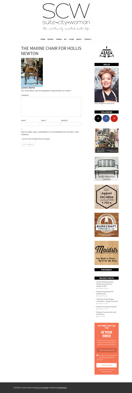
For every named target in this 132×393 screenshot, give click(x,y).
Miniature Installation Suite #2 (106, 307)
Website (64, 120)
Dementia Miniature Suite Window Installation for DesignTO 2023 (104, 284)
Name (24, 120)
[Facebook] (106, 118)
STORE (71, 39)
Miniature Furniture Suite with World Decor (106, 313)
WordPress (62, 388)
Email (44, 120)
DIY (65, 39)
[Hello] (107, 84)
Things (59, 39)
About (79, 39)
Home (43, 39)
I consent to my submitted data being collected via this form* (106, 357)
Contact (88, 39)
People (51, 39)
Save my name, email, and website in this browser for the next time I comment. (50, 133)
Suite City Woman (41, 388)
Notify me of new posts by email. (36, 139)
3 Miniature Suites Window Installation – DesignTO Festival (107, 300)
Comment (25, 95)
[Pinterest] (114, 118)
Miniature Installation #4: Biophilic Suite (104, 293)
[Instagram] (98, 118)
